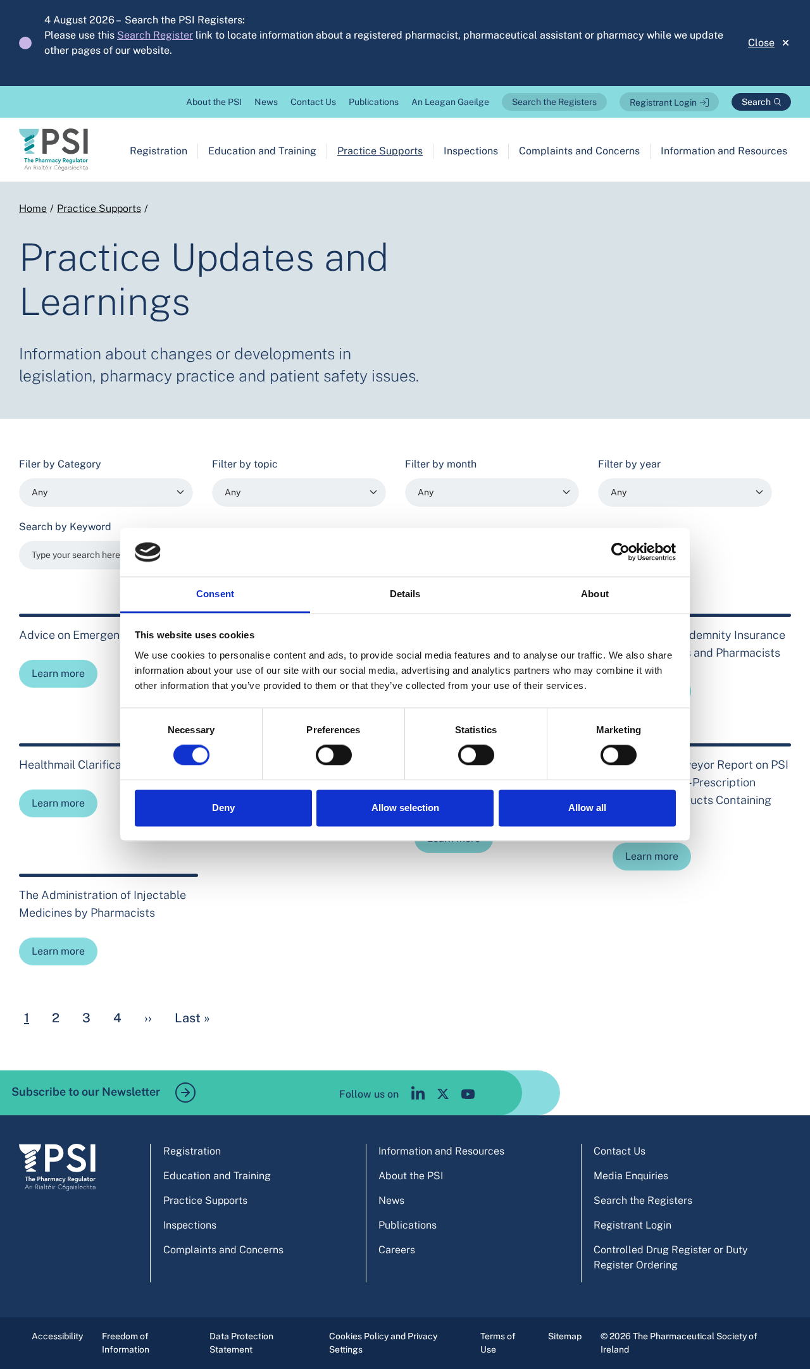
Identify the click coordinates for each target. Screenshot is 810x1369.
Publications (374, 102)
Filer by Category (60, 464)
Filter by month (441, 464)
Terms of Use (498, 1342)
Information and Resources (724, 151)
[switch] (334, 755)
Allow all (587, 807)
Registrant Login (663, 102)
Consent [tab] (215, 593)
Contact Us (313, 102)
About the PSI (214, 102)
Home (33, 208)
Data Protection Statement (241, 1342)
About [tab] (595, 593)
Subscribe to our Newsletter (87, 1091)
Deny (223, 807)
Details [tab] (405, 593)
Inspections (471, 151)
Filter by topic (245, 464)
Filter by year (629, 464)
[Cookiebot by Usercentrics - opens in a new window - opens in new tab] (620, 552)
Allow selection (405, 807)
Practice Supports (380, 151)
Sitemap (565, 1336)
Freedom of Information (125, 1342)
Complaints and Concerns (579, 151)
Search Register (155, 35)
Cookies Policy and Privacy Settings (383, 1342)
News (266, 102)
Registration (158, 151)
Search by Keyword (65, 527)
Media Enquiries (631, 1176)
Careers (396, 1250)
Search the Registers (554, 102)
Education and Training (262, 151)
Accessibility (57, 1336)
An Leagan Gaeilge (450, 102)
